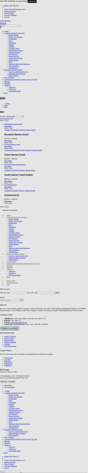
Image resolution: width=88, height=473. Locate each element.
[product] (46, 185)
